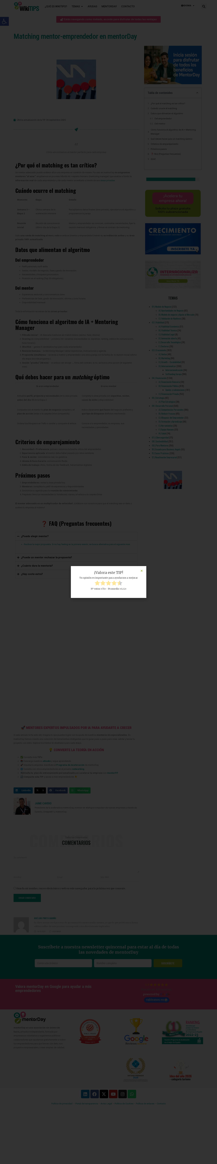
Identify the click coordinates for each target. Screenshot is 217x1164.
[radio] (97, 583)
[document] (108, 582)
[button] (141, 570)
